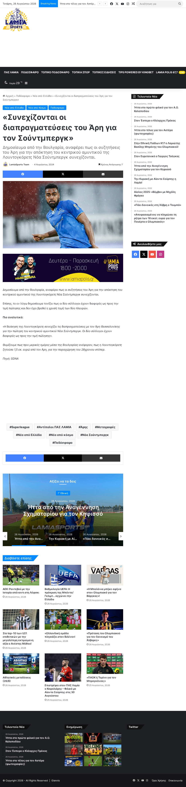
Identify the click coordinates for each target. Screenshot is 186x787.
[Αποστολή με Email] (103, 174)
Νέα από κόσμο (62, 435)
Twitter (133, 727)
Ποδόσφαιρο (30, 72)
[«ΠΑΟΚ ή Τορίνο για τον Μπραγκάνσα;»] (105, 663)
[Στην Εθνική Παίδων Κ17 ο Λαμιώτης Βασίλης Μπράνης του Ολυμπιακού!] (73, 750)
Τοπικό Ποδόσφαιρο (55, 72)
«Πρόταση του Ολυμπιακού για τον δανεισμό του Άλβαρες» (103, 637)
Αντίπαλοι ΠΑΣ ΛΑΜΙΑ (55, 427)
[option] (63, 510)
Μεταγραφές (106, 427)
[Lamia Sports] (16, 19)
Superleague (20, 427)
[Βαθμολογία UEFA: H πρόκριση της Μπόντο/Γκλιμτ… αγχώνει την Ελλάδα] (63, 575)
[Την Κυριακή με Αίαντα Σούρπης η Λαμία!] (73, 761)
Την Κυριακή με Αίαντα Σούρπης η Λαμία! (62, 510)
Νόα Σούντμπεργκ (95, 435)
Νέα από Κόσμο (37, 107)
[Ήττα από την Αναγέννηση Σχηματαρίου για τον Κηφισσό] (112, 750)
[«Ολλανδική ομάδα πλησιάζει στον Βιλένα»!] (63, 619)
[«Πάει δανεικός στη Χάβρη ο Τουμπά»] (112, 761)
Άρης (84, 427)
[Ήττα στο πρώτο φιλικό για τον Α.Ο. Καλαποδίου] (73, 738)
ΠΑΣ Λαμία (11, 72)
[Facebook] (23, 174)
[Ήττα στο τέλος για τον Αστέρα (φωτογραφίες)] (112, 738)
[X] (63, 174)
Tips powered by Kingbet (135, 72)
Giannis (55, 780)
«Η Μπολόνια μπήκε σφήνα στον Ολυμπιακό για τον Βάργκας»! (104, 592)
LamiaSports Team (19, 164)
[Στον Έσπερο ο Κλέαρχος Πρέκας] (93, 738)
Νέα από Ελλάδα (42, 95)
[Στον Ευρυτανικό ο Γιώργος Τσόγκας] (93, 750)
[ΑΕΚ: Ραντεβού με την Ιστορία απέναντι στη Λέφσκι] (21, 575)
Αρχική (9, 95)
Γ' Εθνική (63, 493)
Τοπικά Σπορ (81, 72)
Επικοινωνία (175, 780)
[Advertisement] (125, 36)
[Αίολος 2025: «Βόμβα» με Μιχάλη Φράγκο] (93, 761)
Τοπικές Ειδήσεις (104, 72)
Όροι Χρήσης (159, 780)
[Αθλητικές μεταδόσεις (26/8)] (21, 663)
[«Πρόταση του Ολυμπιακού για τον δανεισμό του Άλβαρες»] (105, 619)
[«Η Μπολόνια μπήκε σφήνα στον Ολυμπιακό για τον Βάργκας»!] (105, 575)
